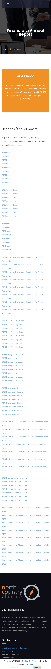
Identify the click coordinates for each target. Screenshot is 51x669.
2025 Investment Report (12, 388)
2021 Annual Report (10, 205)
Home (5, 48)
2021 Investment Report (12, 403)
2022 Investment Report (12, 399)
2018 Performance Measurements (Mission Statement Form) (25, 468)
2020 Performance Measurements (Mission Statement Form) (25, 453)
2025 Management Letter (12, 354)
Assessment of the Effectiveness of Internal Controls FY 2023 (25, 524)
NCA (31, 664)
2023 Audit (6, 231)
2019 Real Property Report (13, 343)
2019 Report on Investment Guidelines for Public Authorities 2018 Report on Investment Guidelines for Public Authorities (22, 307)
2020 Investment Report (12, 406)
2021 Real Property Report (13, 335)
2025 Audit (6, 223)
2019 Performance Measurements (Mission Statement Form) (25, 461)
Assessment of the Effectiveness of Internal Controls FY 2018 (25, 562)
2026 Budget (7, 152)
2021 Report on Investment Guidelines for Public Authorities (22, 289)
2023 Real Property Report (13, 328)
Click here (40, 91)
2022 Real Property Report (13, 332)
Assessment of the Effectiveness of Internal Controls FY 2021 (25, 539)
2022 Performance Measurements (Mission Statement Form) (25, 438)
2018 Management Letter (12, 380)
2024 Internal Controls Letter (14, 478)
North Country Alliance (29, 661)
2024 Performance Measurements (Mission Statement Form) (25, 423)
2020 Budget (7, 175)
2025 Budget (7, 156)
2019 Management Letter (12, 377)
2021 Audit (6, 238)
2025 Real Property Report (13, 320)
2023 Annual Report (10, 197)
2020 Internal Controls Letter (14, 492)
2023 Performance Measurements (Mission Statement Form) (25, 431)
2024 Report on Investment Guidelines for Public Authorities (22, 266)
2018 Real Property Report (13, 347)
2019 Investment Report (12, 410)
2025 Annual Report (10, 190)
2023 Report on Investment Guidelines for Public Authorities (22, 274)
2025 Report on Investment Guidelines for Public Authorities (22, 259)
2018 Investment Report (12, 414)
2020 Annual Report (10, 208)
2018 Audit (6, 249)
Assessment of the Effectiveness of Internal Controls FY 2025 (25, 509)
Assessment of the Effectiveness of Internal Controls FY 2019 (25, 554)
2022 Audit (6, 234)
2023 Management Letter (12, 362)
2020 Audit (6, 242)
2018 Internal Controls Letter (14, 500)
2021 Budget (7, 171)
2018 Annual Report (10, 216)
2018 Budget (7, 182)
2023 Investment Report (12, 395)
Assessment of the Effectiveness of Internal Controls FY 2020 (25, 547)
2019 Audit (6, 246)
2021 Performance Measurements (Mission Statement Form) (25, 446)
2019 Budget (7, 178)
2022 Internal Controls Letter (14, 485)
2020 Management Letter (12, 373)
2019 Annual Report (10, 212)
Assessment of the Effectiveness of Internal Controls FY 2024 (25, 517)
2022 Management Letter (12, 365)
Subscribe (37, 667)
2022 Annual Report (10, 201)
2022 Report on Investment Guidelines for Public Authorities (22, 281)
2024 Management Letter (12, 358)
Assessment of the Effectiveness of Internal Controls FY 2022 (25, 532)
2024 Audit (6, 227)
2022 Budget (7, 167)
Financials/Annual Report (19, 129)
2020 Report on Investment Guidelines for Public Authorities (22, 296)
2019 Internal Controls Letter (14, 496)
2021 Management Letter (12, 369)
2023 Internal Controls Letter (14, 481)
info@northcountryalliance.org (15, 648)
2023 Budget (7, 163)
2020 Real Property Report (13, 339)
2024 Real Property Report (13, 324)
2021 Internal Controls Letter (14, 489)
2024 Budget (7, 160)
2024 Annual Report (10, 193)
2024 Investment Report (12, 392)
